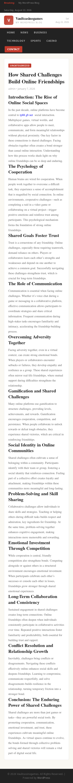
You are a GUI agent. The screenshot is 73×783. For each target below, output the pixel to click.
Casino (51, 40)
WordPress (43, 778)
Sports (36, 40)
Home (11, 32)
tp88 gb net (26, 115)
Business (40, 32)
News (24, 32)
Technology (16, 40)
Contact (13, 49)
